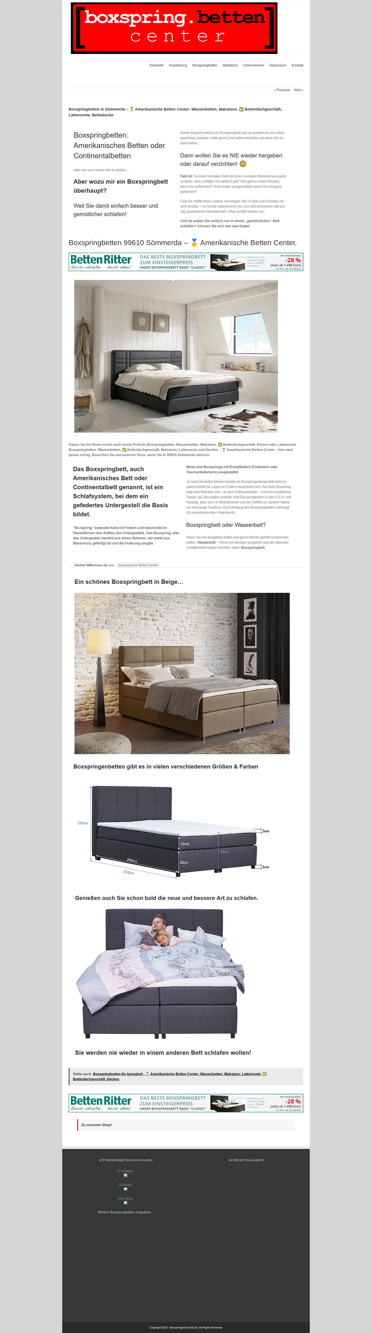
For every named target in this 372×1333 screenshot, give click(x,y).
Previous (283, 90)
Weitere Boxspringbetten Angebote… (126, 1212)
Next (297, 90)
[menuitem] (159, 65)
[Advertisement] (246, 1204)
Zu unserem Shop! (96, 1125)
